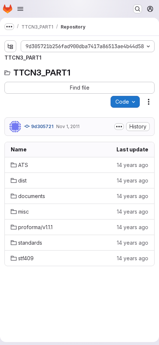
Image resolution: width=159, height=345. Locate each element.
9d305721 (41, 126)
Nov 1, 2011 (68, 126)
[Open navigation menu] (20, 9)
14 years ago (132, 165)
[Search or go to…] (137, 8)
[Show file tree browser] (10, 46)
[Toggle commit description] (119, 126)
